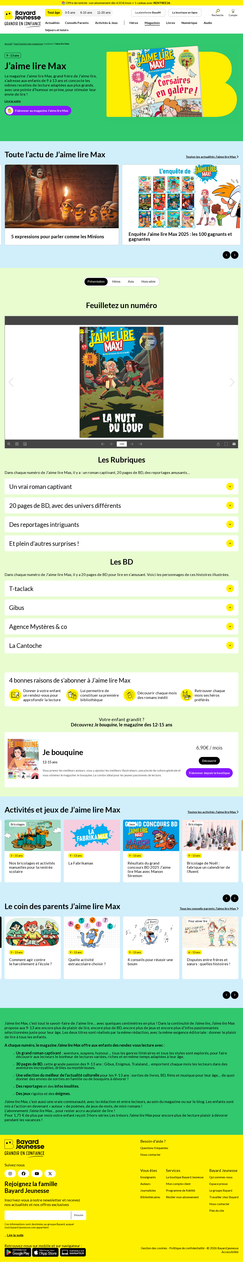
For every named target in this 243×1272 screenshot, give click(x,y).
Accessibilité (230, 1252)
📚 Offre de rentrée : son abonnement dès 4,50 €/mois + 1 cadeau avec (116, 3)
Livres (170, 22)
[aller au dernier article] (226, 898)
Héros (133, 22)
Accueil (8, 43)
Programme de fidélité (180, 1190)
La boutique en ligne (184, 12)
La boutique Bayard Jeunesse (185, 1177)
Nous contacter (150, 1154)
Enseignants (148, 1177)
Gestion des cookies (154, 1248)
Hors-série (148, 281)
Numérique (189, 22)
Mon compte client (178, 1183)
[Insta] (10, 1174)
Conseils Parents (77, 22)
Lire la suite (13, 101)
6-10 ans (86, 12)
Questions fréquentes (154, 1148)
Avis (131, 281)
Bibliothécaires (150, 1197)
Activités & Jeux (106, 22)
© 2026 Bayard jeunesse (222, 1248)
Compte (233, 15)
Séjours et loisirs (57, 30)
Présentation (96, 281)
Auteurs (145, 1183)
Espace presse (218, 1183)
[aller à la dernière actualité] (226, 255)
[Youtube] (37, 1174)
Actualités (52, 22)
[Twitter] (50, 1174)
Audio (208, 22)
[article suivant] (234, 898)
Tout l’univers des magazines (28, 43)
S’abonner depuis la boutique (209, 773)
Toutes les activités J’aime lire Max (212, 812)
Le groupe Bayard (220, 1190)
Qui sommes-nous (221, 1177)
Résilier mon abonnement (182, 1197)
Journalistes (148, 1190)
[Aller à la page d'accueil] (23, 26)
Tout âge (53, 12)
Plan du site (216, 1210)
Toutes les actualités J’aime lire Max (211, 156)
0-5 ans (70, 12)
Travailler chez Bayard (223, 1197)
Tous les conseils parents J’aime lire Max (208, 908)
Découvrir (209, 760)
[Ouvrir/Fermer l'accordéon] (230, 486)
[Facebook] (23, 1174)
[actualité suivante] (234, 255)
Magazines (152, 22)
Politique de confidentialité (187, 1248)
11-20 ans (103, 12)
